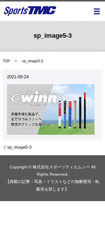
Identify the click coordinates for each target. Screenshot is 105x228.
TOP (6, 61)
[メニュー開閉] (97, 11)
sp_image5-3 (19, 147)
